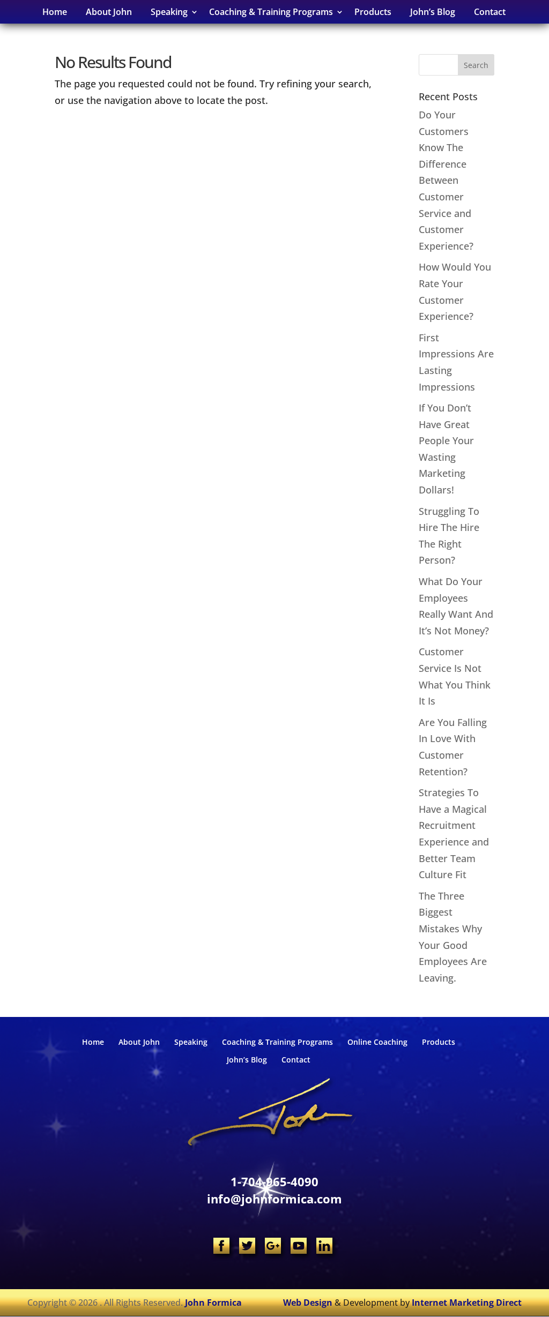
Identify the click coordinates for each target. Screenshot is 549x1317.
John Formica (213, 1302)
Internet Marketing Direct (467, 1302)
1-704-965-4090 (274, 1181)
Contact (490, 12)
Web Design (307, 1302)
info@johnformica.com (274, 1199)
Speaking (190, 1042)
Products (372, 12)
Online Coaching (377, 1042)
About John (109, 12)
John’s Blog (432, 12)
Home (54, 12)
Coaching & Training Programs (277, 1042)
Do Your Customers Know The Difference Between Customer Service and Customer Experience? (446, 180)
